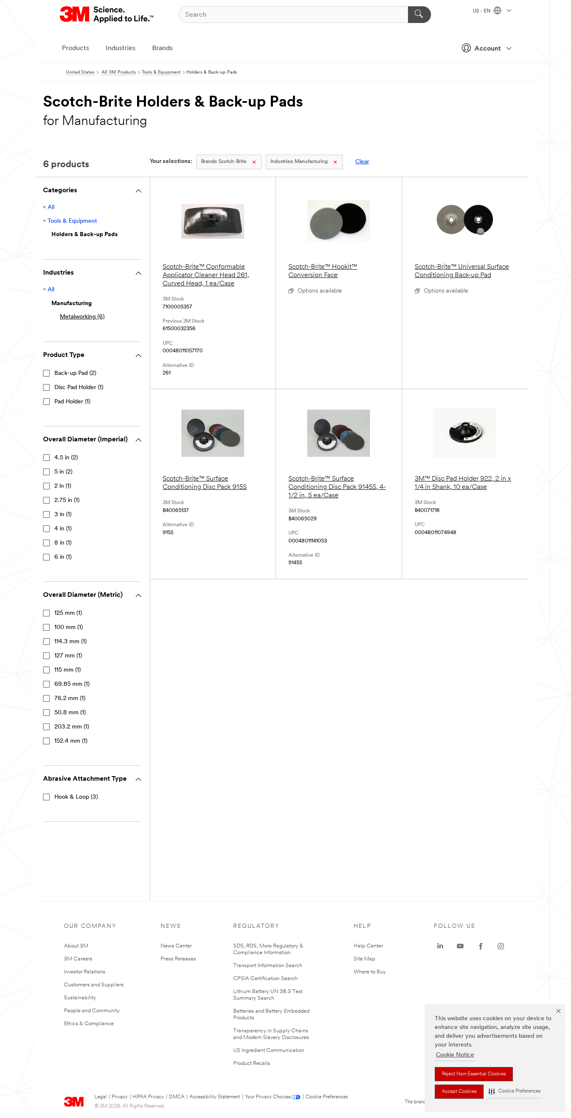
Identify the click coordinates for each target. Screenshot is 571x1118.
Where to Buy (370, 972)
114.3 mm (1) (70, 642)
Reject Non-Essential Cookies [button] (474, 1074)
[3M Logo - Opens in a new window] (107, 14)
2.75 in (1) (66, 500)
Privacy (119, 1097)
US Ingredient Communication (268, 1050)
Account (487, 49)
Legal (100, 1097)
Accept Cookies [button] (459, 1091)
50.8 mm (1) (70, 713)
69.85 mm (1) (71, 684)
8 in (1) (62, 543)
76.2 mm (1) (69, 698)
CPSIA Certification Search (265, 978)
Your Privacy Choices (268, 1097)
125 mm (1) (68, 613)
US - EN (482, 11)
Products (75, 48)
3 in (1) (62, 515)
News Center (176, 946)
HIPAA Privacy (148, 1097)
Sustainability (80, 998)
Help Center (368, 946)
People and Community (92, 1011)
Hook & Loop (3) (76, 797)
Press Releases (178, 959)
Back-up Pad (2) (75, 373)
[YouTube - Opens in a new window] (460, 946)
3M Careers (78, 959)
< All (48, 207)
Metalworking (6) (82, 317)
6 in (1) (62, 557)
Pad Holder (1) (72, 402)
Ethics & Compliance (89, 1023)
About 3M (76, 946)
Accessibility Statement (214, 1097)
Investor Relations (84, 972)
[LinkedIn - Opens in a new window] (440, 946)
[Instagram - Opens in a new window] (501, 946)
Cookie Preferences (327, 1097)
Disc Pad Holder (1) (78, 388)
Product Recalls (251, 1063)
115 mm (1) (67, 670)
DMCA (176, 1097)
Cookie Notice (455, 1055)
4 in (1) (62, 529)
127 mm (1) (68, 656)
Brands (162, 48)
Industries (120, 48)
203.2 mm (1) (71, 727)
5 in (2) (63, 472)
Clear (362, 162)
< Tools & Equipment (70, 221)
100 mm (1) (68, 627)
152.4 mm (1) (70, 741)
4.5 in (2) (66, 458)
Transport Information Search (267, 965)
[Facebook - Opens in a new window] (480, 946)
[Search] (419, 14)
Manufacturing (299, 161)
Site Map (364, 959)
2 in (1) (62, 486)
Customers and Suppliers (94, 985)
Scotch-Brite (224, 161)
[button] (514, 1091)
